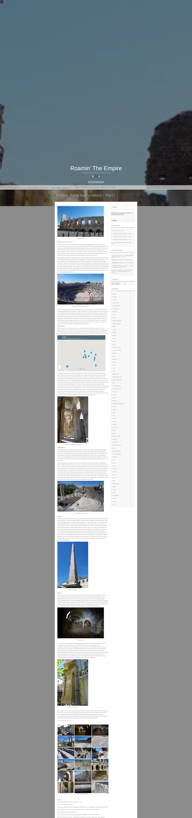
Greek (114, 397)
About (90, 187)
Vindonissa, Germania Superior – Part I (122, 239)
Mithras (114, 430)
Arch (114, 314)
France (114, 371)
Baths (114, 326)
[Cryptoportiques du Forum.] (83, 730)
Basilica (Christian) (117, 320)
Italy (114, 415)
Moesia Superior (116, 436)
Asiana (114, 317)
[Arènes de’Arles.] (66, 764)
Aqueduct (115, 311)
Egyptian (115, 359)
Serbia (114, 474)
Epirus (114, 362)
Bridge (114, 329)
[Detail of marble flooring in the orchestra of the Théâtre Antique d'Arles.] (100, 741)
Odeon (114, 448)
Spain (114, 480)
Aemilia (114, 297)
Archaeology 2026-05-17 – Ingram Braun (122, 255)
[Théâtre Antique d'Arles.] (66, 730)
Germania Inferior (117, 386)
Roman (114, 466)
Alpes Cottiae (116, 302)
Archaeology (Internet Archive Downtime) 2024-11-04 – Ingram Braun (122, 270)
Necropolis (115, 442)
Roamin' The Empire (96, 168)
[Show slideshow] (83, 794)
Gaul (114, 383)
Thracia (114, 492)
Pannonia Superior (117, 454)
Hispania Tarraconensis (118, 403)
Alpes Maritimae (117, 305)
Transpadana (116, 495)
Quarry (114, 463)
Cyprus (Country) (117, 347)
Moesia (114, 433)
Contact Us (96, 187)
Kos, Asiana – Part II (121, 267)
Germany (115, 391)
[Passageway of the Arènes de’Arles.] (66, 787)
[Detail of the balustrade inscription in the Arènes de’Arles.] (83, 787)
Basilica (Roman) (116, 323)
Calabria (114, 335)
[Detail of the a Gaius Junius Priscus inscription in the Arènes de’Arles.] (100, 787)
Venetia (114, 501)
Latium (114, 418)
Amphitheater (116, 308)
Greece (114, 394)
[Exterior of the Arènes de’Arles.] (100, 764)
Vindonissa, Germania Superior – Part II (122, 236)
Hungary (115, 409)
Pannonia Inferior (117, 451)
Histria (114, 406)
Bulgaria (114, 332)
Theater (114, 489)
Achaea (114, 294)
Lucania (114, 421)
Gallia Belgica (116, 374)
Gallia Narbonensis (117, 380)
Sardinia (114, 471)
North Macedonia (117, 445)
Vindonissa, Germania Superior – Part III (122, 233)
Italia (114, 412)
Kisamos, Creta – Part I (118, 230)
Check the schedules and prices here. (98, 333)
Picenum (115, 457)
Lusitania (115, 424)
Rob (70, 198)
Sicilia (114, 477)
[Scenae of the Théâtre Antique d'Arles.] (66, 741)
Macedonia (115, 427)
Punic (114, 460)
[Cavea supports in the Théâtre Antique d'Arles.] (83, 753)
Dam (114, 356)
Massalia (101, 251)
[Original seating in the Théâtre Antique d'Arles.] (66, 753)
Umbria (114, 498)
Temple (114, 486)
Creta (114, 341)
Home (77, 187)
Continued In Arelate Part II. (64, 720)
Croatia (114, 344)
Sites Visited (84, 187)
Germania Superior (117, 388)
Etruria (114, 365)
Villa (114, 504)
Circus (114, 338)
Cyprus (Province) (117, 350)
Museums (115, 439)
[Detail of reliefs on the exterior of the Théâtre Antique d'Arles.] (83, 764)
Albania (114, 299)
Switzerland (115, 483)
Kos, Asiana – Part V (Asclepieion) (124, 259)
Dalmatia (115, 353)
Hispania (115, 400)
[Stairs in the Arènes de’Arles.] (100, 776)
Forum (114, 368)
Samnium (115, 468)
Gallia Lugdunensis (117, 377)
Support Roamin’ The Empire (108, 187)
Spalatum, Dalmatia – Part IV (118, 256)
